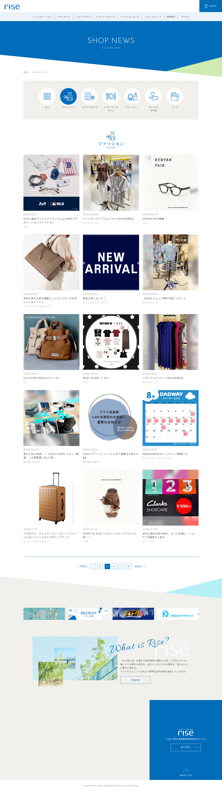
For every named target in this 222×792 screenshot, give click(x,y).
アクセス (185, 16)
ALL (47, 107)
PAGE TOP (186, 775)
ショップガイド (83, 16)
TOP (25, 72)
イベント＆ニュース (129, 16)
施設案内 (171, 16)
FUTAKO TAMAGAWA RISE (107, 786)
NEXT (138, 567)
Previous (22, 613)
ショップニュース (153, 16)
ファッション (68, 107)
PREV (83, 567)
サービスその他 (153, 109)
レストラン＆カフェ (105, 16)
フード (175, 107)
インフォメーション (42, 16)
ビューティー (132, 107)
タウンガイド (64, 16)
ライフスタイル (90, 107)
